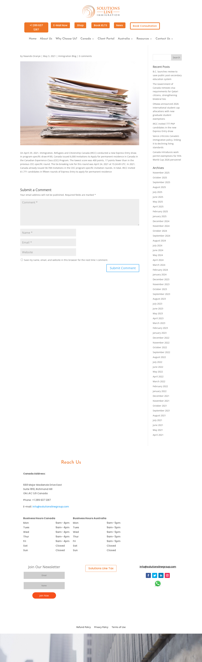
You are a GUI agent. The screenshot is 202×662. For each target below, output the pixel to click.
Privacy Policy (101, 627)
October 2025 (160, 177)
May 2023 (158, 313)
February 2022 (160, 386)
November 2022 (161, 342)
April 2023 (158, 318)
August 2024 (159, 240)
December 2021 (161, 395)
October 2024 (160, 230)
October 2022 (160, 347)
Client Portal (106, 39)
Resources (143, 39)
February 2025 (160, 211)
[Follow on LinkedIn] (160, 575)
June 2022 (158, 366)
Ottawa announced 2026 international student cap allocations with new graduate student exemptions (166, 111)
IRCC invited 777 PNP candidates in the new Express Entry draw (164, 127)
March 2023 (159, 323)
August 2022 (159, 357)
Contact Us (163, 39)
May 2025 (158, 201)
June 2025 (158, 196)
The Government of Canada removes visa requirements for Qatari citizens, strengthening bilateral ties (165, 91)
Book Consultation (145, 26)
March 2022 (159, 381)
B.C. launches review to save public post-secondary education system (167, 75)
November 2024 (161, 225)
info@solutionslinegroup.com (51, 506)
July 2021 (157, 420)
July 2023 (157, 303)
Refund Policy (83, 627)
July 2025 (157, 191)
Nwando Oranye (32, 56)
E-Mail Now (60, 25)
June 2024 (158, 250)
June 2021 (158, 425)
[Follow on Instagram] (167, 575)
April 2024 (158, 259)
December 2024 (161, 221)
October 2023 (160, 289)
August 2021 (159, 415)
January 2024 (159, 274)
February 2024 (160, 269)
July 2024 (157, 245)
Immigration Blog (67, 56)
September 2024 (161, 235)
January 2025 (159, 216)
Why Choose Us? (66, 39)
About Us (46, 39)
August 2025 (159, 187)
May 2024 (158, 255)
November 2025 (161, 172)
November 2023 (161, 284)
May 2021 (158, 429)
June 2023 (158, 308)
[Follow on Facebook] (148, 575)
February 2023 (160, 327)
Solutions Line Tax (100, 568)
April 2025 (158, 206)
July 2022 (157, 361)
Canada (85, 39)
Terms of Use (119, 627)
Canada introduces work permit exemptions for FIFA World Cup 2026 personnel (167, 156)
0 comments (85, 56)
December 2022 (161, 337)
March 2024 (159, 264)
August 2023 (159, 298)
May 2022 (158, 371)
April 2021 (158, 434)
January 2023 (159, 332)
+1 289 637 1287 (36, 27)
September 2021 (161, 410)
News (119, 25)
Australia (124, 39)
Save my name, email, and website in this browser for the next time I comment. (66, 259)
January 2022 (159, 391)
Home (32, 39)
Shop (80, 25)
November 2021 (161, 400)
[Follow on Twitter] (154, 575)
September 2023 (161, 294)
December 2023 (161, 279)
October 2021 (160, 405)
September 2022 (161, 352)
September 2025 (161, 182)
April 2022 (158, 376)
